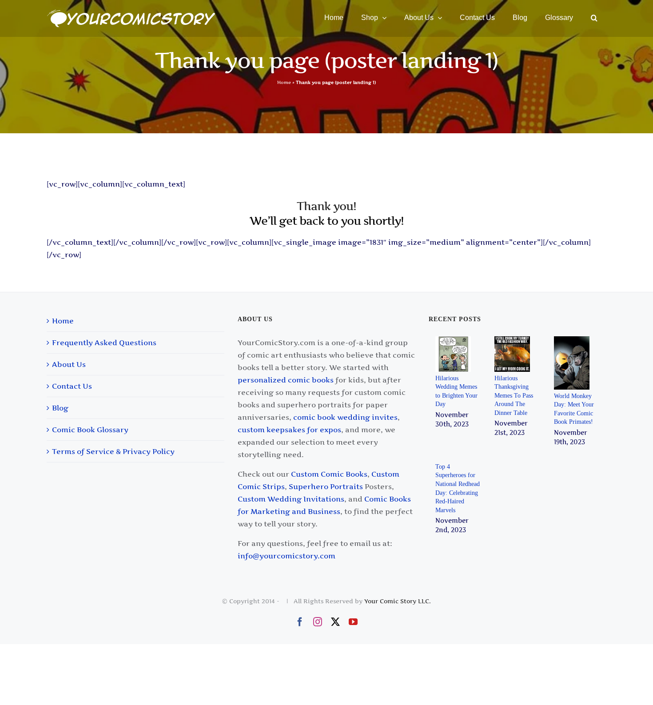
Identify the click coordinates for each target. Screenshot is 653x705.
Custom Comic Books (329, 474)
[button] (594, 18)
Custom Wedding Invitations (291, 498)
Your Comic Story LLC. (397, 601)
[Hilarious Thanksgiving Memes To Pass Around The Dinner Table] (513, 354)
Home (284, 82)
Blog (60, 407)
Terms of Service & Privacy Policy (113, 451)
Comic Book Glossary (90, 429)
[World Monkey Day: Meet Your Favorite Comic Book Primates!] (573, 363)
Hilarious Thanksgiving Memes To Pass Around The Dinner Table (513, 395)
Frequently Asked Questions (104, 342)
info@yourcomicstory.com (286, 555)
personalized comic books (286, 379)
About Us (69, 364)
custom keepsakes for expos (289, 429)
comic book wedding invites (345, 417)
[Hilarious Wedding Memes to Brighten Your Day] (454, 354)
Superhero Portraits (326, 486)
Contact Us (72, 386)
